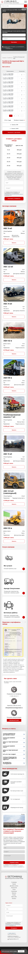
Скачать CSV (15, 124)
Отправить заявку (14, 862)
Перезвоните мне (14, 720)
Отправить (14, 928)
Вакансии (14, 893)
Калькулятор (14, 887)
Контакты (14, 898)
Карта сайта (14, 896)
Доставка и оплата (14, 885)
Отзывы (14, 894)
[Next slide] (25, 622)
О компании (14, 882)
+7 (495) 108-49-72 (10, 1)
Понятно (21, 951)
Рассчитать (14, 42)
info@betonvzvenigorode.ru (13, 936)
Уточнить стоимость (14, 198)
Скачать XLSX (14, 128)
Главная (4, 57)
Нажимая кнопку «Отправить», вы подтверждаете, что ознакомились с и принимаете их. (14, 47)
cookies (15, 951)
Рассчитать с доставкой (14, 132)
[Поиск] (25, 5)
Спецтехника (14, 891)
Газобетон (9, 57)
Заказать (14, 242)
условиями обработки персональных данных (14, 48)
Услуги (14, 889)
